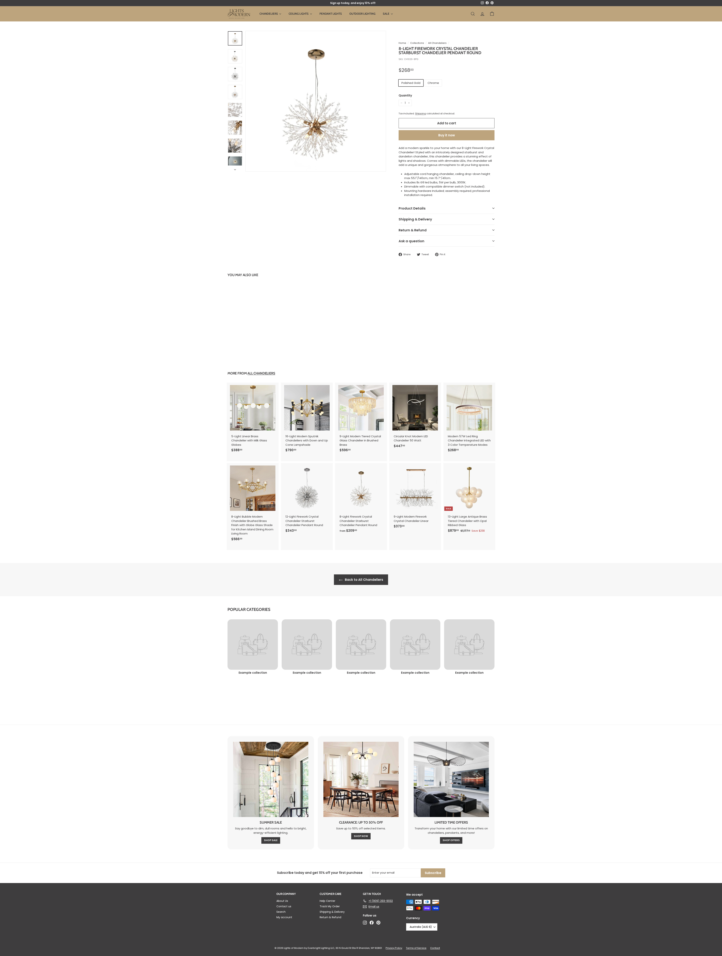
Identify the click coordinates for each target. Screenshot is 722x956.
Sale (386, 13)
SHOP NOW (361, 836)
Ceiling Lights (299, 13)
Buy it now (446, 135)
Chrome (433, 83)
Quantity (405, 95)
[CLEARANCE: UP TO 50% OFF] (361, 779)
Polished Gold (410, 83)
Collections (417, 43)
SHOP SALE (271, 840)
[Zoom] (316, 101)
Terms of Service (416, 948)
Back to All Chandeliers (363, 579)
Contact (435, 948)
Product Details (412, 208)
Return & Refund (413, 230)
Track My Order (330, 906)
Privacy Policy (394, 948)
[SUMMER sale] (270, 779)
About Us (282, 901)
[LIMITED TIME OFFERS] (451, 779)
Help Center (327, 901)
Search (281, 912)
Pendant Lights (330, 13)
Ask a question (411, 241)
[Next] (235, 169)
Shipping (420, 113)
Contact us (283, 906)
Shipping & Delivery (415, 219)
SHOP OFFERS (451, 840)
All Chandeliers (437, 43)
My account (284, 917)
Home (402, 43)
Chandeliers (268, 13)
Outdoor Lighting (362, 13)
